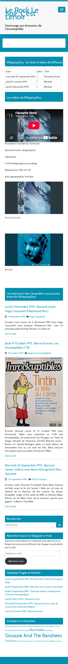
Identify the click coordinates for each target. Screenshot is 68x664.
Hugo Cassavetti (37, 316)
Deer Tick (44, 626)
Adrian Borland (11, 626)
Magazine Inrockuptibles (39, 353)
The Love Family (39, 641)
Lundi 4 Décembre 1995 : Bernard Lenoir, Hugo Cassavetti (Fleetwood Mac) (30, 309)
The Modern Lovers (54, 641)
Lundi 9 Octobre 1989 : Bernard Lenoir (24, 611)
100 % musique (39, 479)
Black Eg (37, 626)
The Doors (11, 640)
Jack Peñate (13, 630)
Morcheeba (37, 630)
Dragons (52, 626)
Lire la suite (10, 333)
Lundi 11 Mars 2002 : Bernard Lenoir (22, 599)
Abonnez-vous (16, 561)
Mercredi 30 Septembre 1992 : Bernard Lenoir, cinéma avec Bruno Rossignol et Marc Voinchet (33, 470)
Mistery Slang (23, 630)
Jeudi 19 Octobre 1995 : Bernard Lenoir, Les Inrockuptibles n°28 (31, 345)
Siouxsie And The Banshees (33, 635)
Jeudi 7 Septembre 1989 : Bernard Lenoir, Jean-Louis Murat (34, 586)
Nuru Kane (49, 630)
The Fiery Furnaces (25, 641)
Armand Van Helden (25, 626)
